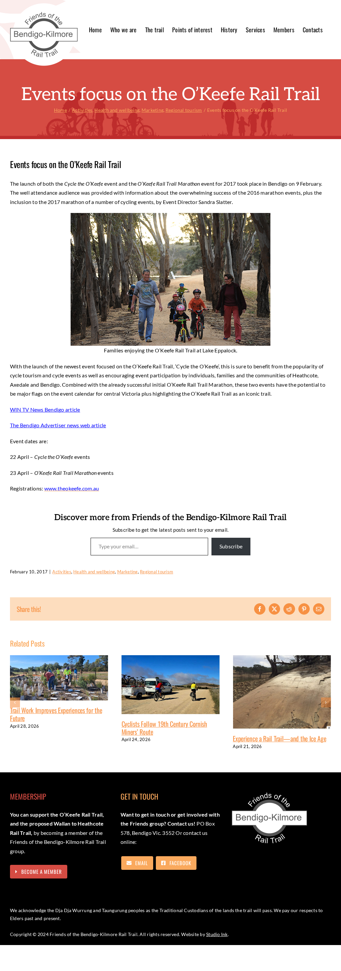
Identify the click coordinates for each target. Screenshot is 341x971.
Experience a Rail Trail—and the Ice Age (222, 738)
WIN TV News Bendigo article (45, 409)
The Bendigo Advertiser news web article (58, 425)
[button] (15, 702)
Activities (61, 571)
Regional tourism (156, 571)
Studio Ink (216, 934)
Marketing (127, 571)
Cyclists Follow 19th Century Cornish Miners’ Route (107, 728)
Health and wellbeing (94, 571)
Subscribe (230, 546)
